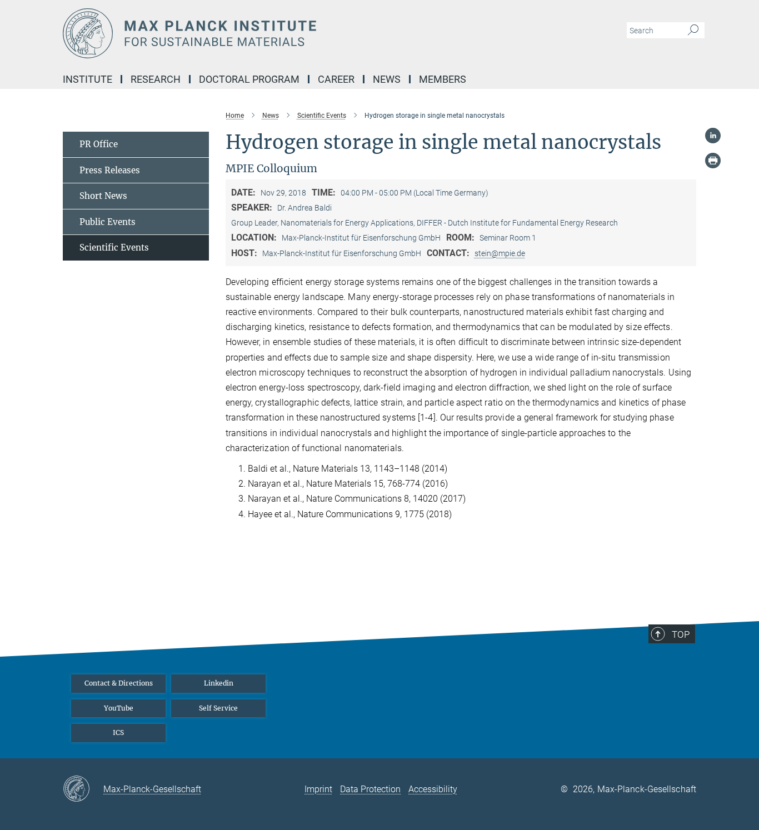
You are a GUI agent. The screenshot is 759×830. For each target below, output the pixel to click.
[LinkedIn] (713, 135)
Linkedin (218, 683)
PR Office (98, 144)
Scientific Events (114, 247)
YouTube (118, 708)
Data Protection (370, 789)
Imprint (318, 789)
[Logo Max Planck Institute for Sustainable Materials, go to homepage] (271, 33)
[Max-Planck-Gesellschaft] (83, 789)
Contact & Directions (118, 683)
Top (681, 634)
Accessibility (432, 789)
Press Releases (109, 170)
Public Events (107, 222)
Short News (103, 196)
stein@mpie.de (500, 253)
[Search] (693, 30)
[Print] (713, 160)
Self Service (218, 708)
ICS (118, 732)
